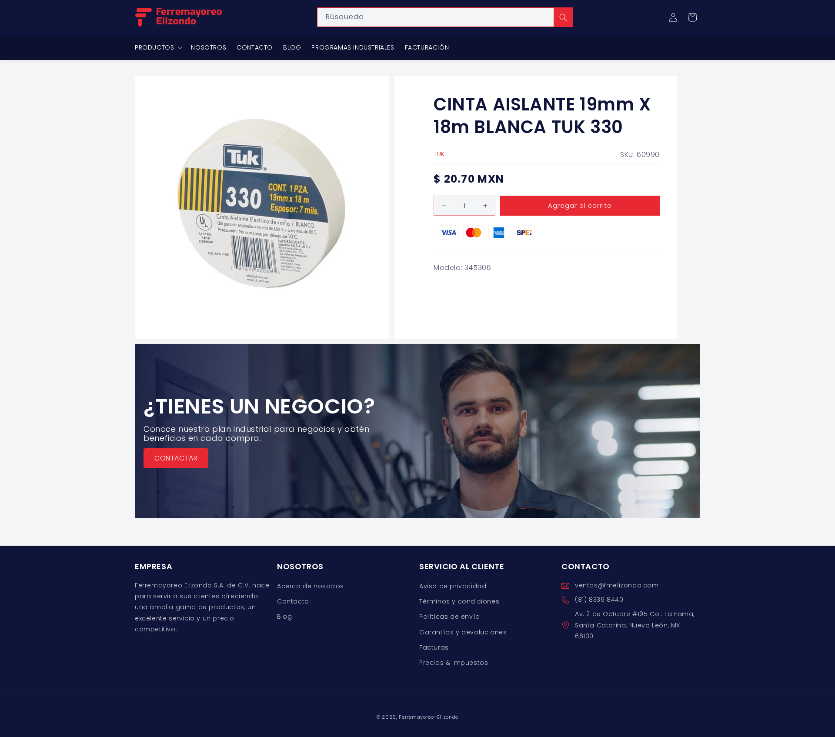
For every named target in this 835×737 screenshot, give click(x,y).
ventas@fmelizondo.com (617, 585)
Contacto (293, 601)
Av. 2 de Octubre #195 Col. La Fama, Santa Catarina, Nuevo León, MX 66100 (635, 625)
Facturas (434, 647)
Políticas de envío (449, 617)
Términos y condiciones (459, 601)
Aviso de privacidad (452, 586)
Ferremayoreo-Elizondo (428, 717)
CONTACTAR (175, 458)
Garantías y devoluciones (463, 632)
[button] (692, 17)
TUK (439, 154)
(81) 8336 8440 (599, 600)
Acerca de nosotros (310, 586)
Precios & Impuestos (453, 662)
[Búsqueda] (563, 17)
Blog (284, 617)
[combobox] (445, 17)
